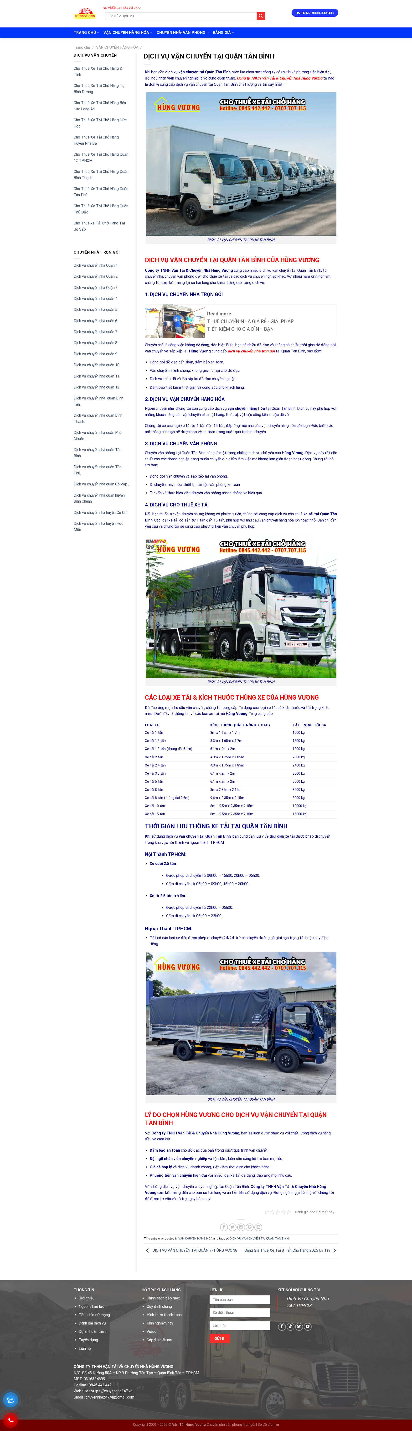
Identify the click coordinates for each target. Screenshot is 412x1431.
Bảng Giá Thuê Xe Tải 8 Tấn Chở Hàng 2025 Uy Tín (287, 1250)
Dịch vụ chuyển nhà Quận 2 (96, 276)
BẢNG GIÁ (222, 32)
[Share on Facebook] (224, 1227)
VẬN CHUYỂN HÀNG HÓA (126, 32)
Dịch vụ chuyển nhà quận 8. (96, 342)
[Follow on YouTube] (308, 1327)
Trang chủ (82, 47)
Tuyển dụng (88, 1340)
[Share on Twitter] (233, 1227)
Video (151, 1331)
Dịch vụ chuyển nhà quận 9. (96, 354)
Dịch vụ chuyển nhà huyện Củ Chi (100, 512)
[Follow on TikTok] (290, 1327)
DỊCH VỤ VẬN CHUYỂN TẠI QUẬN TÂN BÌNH (259, 1238)
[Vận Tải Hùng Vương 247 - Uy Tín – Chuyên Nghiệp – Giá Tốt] (85, 13)
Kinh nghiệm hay (160, 1323)
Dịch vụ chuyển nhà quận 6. (96, 321)
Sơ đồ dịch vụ (268, 1425)
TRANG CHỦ (85, 32)
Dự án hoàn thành (93, 1331)
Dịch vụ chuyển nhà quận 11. (97, 376)
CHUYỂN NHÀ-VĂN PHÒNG (181, 32)
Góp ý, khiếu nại (159, 1340)
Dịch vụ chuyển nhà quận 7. (96, 332)
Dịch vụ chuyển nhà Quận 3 (96, 287)
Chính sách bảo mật (163, 1298)
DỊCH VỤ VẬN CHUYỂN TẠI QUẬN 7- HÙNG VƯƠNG (194, 1250)
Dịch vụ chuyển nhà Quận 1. (96, 265)
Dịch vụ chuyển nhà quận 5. (96, 309)
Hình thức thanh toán (164, 1315)
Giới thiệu (86, 1298)
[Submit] (261, 16)
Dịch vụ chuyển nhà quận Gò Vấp (101, 484)
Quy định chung (159, 1306)
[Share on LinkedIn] (258, 1227)
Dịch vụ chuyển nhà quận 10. (97, 365)
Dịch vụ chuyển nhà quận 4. (96, 298)
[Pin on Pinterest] (250, 1227)
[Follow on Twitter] (299, 1327)
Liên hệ (85, 1348)
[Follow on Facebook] (282, 1327)
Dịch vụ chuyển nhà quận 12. (97, 387)
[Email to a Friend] (241, 1227)
